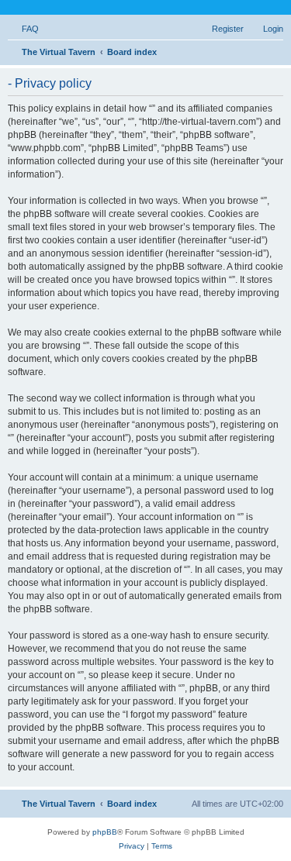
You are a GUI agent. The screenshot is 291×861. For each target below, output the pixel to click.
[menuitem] (23, 28)
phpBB (104, 832)
